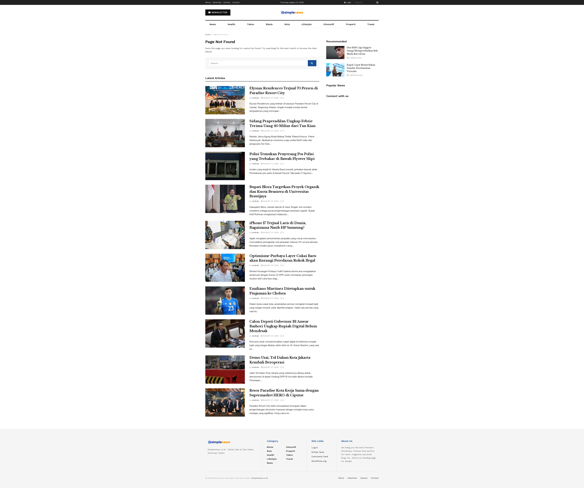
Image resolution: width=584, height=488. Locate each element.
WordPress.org (318, 461)
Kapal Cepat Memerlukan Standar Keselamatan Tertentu (361, 68)
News (213, 24)
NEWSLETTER (219, 12)
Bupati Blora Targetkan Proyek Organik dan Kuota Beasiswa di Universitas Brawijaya (284, 191)
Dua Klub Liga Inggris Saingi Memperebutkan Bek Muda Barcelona (362, 50)
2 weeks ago (355, 58)
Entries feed (317, 452)
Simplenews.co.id (260, 478)
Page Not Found (220, 34)
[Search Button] (377, 2)
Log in (314, 447)
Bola (287, 24)
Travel (370, 24)
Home (208, 34)
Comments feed (319, 456)
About (208, 2)
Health (231, 24)
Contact (236, 2)
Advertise (217, 2)
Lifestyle (307, 24)
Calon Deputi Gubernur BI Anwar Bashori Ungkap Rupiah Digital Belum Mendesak (283, 326)
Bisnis (269, 24)
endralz (255, 98)
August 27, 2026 (270, 98)
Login (348, 2)
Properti (350, 24)
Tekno (250, 24)
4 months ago (355, 75)
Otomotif (328, 24)
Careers (227, 2)
